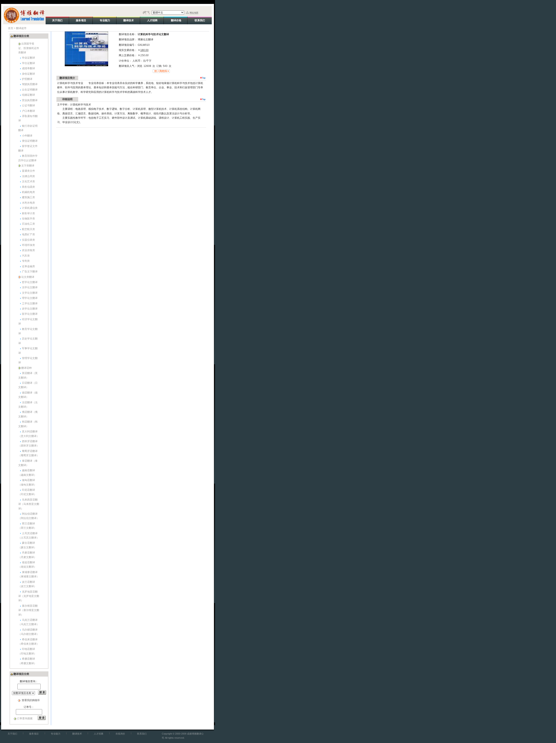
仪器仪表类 (28, 239)
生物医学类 (28, 218)
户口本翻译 (28, 110)
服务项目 (34, 733)
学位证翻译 (28, 63)
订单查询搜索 (25, 718)
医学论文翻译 (30, 313)
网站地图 (194, 13)
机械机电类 (28, 192)
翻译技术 (77, 733)
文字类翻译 (27, 165)
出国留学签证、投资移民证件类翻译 (28, 48)
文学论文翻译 (30, 292)
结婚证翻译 (28, 94)
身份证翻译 (28, 73)
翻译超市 (21, 28)
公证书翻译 (28, 105)
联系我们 (142, 733)
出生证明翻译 (30, 89)
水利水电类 (28, 202)
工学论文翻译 (30, 303)
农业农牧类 (28, 250)
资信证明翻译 (30, 140)
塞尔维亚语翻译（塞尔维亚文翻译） (28, 610)
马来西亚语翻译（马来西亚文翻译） (28, 504)
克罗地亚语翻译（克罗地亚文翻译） (28, 596)
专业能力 (55, 733)
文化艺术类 (28, 181)
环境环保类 (28, 245)
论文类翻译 (27, 276)
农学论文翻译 (30, 308)
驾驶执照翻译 (30, 84)
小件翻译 (27, 135)
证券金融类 (28, 266)
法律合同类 (28, 176)
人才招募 (98, 733)
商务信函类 (28, 186)
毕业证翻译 (28, 57)
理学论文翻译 (30, 298)
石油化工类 (28, 223)
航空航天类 (28, 229)
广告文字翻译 (30, 271)
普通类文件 (28, 170)
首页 (10, 28)
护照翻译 (27, 79)
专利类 (26, 260)
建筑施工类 (28, 197)
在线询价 (120, 733)
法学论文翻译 (30, 287)
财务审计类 (28, 213)
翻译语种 (26, 367)
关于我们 (12, 733)
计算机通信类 (30, 207)
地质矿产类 (28, 234)
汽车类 (26, 255)
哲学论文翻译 (30, 282)
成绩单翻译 (28, 68)
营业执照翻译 (30, 100)
